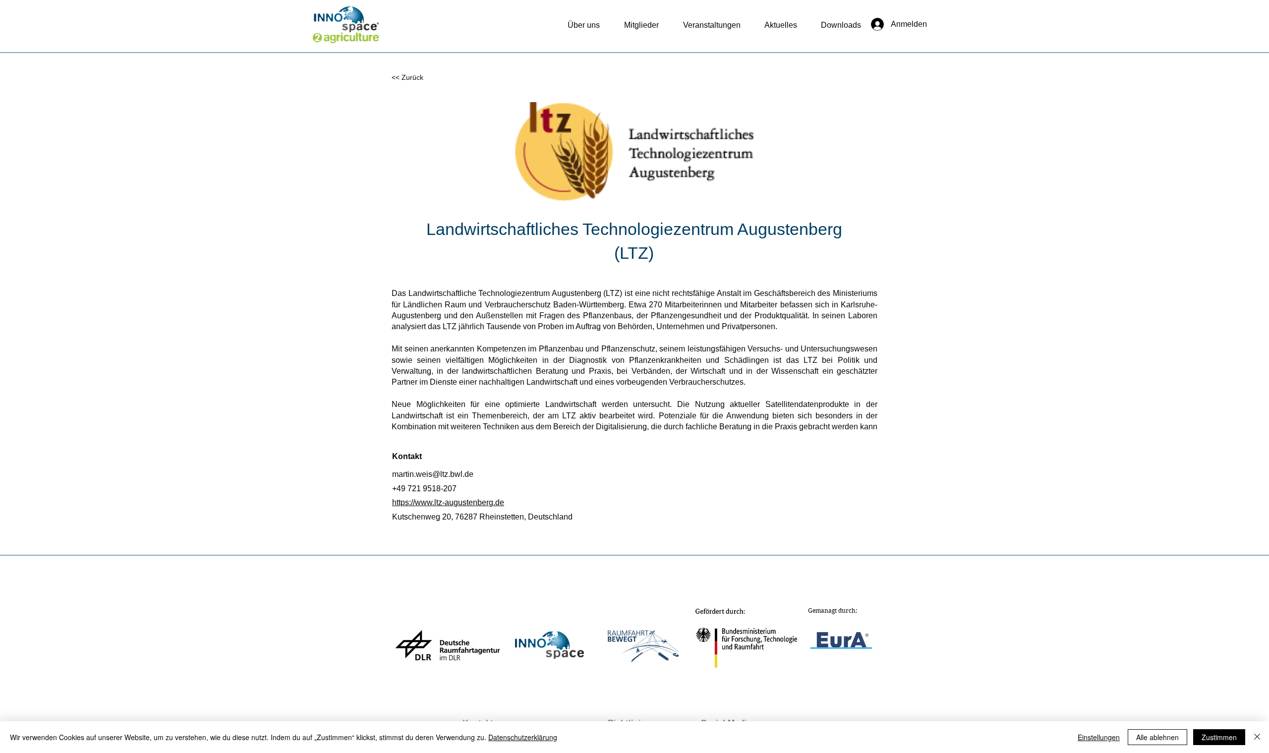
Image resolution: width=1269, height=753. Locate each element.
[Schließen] (1257, 737)
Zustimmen (1219, 737)
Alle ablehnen (1157, 737)
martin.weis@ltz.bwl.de (432, 474)
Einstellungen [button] (1099, 737)
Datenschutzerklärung (522, 737)
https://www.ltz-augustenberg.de (448, 502)
